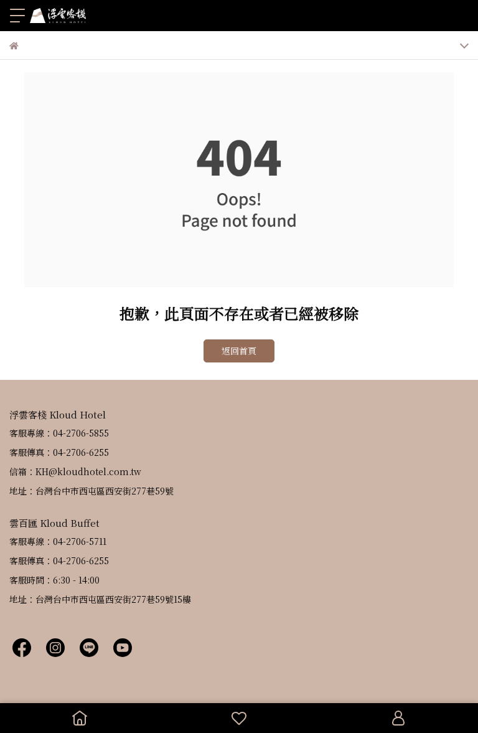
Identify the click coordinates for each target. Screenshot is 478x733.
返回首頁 (239, 350)
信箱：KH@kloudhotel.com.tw (75, 471)
